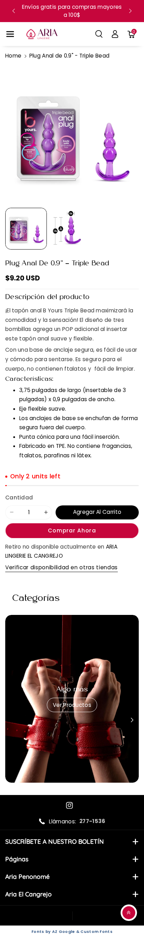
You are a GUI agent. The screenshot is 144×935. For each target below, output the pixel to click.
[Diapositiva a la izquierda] (11, 720)
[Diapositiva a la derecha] (132, 720)
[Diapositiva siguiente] (130, 10)
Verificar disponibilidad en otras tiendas (61, 567)
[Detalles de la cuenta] (115, 34)
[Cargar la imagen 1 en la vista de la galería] (26, 229)
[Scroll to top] (129, 912)
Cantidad (19, 497)
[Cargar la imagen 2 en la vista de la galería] (71, 229)
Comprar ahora (72, 530)
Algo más (72, 689)
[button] (10, 34)
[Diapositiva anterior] (13, 10)
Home (13, 55)
